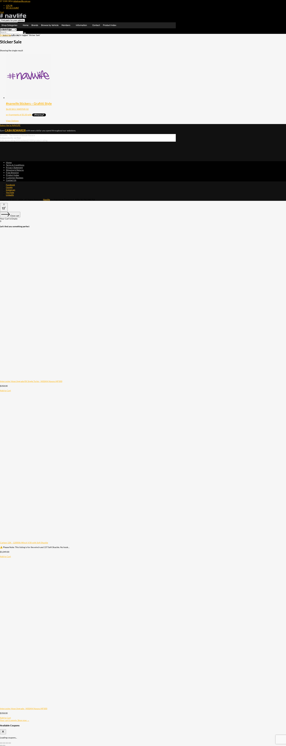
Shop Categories (9, 25)
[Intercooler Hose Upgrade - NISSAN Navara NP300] (74, 706)
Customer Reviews (14, 177)
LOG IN (9, 5)
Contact (96, 25)
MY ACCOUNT (12, 8)
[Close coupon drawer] (3, 731)
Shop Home (5, 35)
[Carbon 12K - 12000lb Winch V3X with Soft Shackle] (74, 540)
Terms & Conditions (15, 165)
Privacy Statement (14, 167)
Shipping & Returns (15, 170)
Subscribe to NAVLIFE (10, 125)
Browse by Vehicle (50, 25)
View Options (12, 120)
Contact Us (11, 180)
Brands (34, 25)
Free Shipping (12, 172)
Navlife (46, 199)
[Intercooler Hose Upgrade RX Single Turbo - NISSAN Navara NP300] (74, 378)
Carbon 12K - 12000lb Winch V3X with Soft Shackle (24, 542)
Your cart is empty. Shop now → (14, 720)
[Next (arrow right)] (4, 745)
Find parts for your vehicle (12, 20)
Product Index (109, 25)
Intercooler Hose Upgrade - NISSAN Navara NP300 (23, 708)
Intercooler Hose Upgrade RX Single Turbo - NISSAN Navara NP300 (31, 381)
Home (25, 25)
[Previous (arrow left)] (1, 745)
